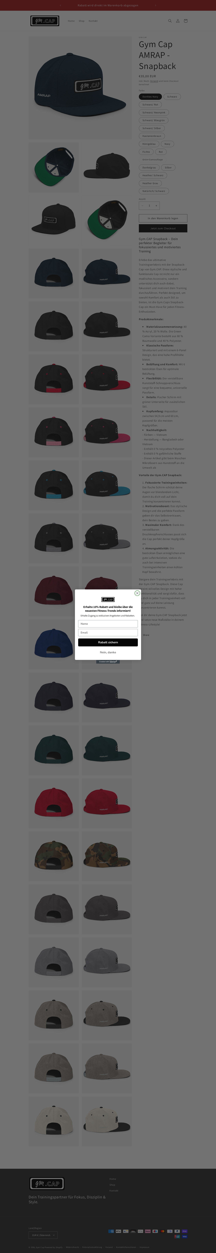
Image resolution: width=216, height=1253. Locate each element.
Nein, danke (108, 652)
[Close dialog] (137, 593)
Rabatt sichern (108, 642)
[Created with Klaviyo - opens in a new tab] (108, 662)
